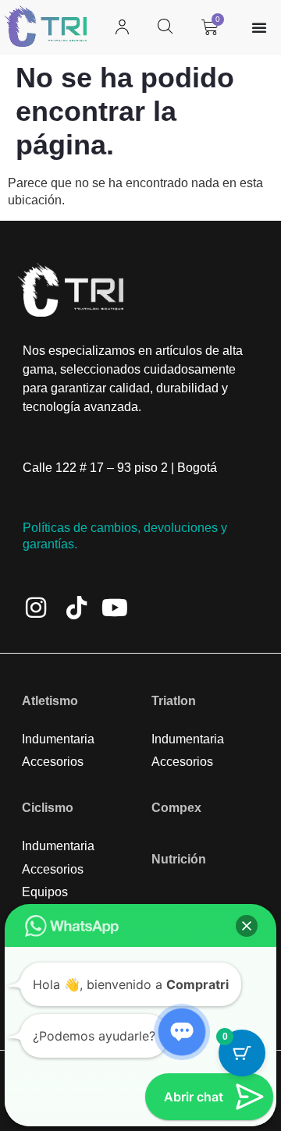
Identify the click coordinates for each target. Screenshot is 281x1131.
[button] (247, 926)
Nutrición (178, 859)
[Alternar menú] (259, 27)
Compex (176, 807)
